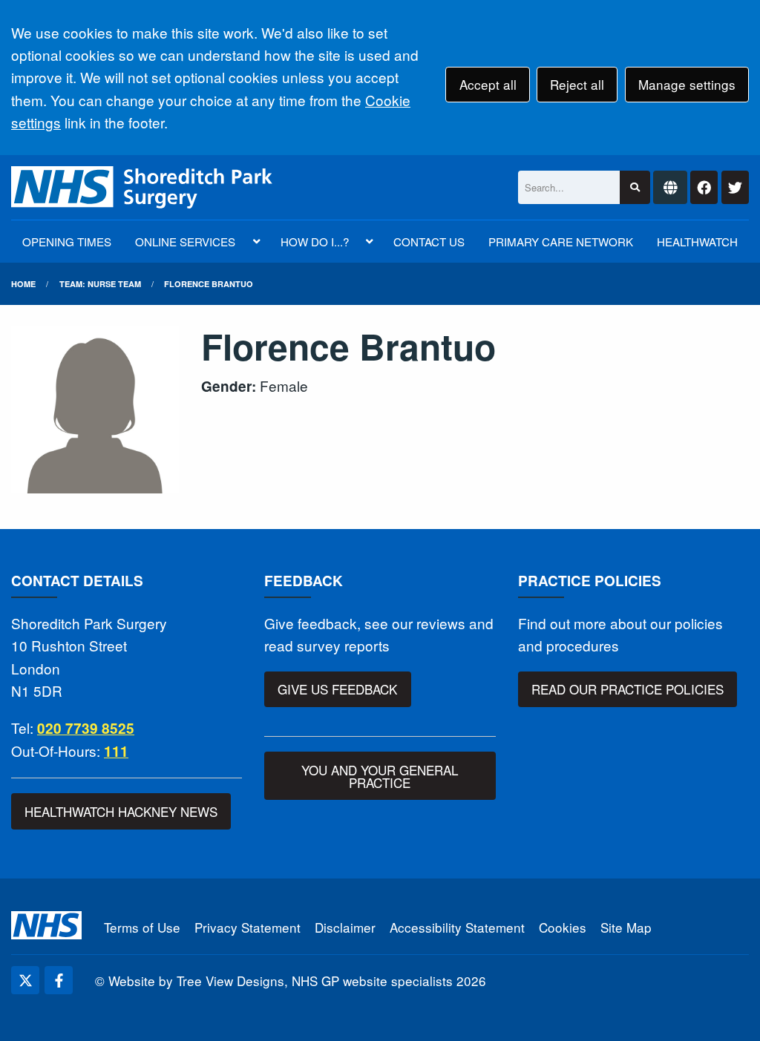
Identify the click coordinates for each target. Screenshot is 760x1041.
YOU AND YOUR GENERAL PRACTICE (380, 776)
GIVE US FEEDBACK (337, 689)
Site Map (626, 927)
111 (116, 751)
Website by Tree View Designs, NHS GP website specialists (280, 980)
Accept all (488, 84)
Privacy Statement (247, 927)
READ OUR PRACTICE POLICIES (627, 689)
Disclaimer (345, 927)
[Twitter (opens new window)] (25, 980)
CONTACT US (429, 241)
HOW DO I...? (315, 241)
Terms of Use (142, 927)
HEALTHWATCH (697, 241)
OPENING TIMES (66, 241)
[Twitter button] (735, 187)
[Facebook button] (704, 187)
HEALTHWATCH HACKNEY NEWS (120, 811)
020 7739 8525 (85, 728)
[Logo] (141, 187)
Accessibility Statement (457, 927)
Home (23, 283)
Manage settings (687, 84)
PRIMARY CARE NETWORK (560, 241)
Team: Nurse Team (100, 283)
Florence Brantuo (208, 283)
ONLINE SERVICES (185, 241)
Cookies (562, 927)
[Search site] (635, 187)
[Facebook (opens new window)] (59, 980)
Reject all (577, 84)
